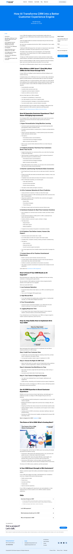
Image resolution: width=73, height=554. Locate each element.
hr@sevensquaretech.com (30, 544)
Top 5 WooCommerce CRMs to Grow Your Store (36, 109)
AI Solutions (46, 539)
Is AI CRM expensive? (26, 508)
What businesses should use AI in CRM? (30, 513)
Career (44, 543)
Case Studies (46, 541)
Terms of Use (59, 550)
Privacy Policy (53, 550)
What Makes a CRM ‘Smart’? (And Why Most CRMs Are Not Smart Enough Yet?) (11, 39)
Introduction (7, 36)
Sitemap (65, 550)
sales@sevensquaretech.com (31, 542)
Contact (45, 545)
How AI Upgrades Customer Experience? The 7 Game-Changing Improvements (10, 43)
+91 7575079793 (9, 544)
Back (6, 33)
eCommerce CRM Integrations (34, 268)
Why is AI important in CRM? (27, 517)
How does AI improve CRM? (27, 499)
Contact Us (35, 418)
